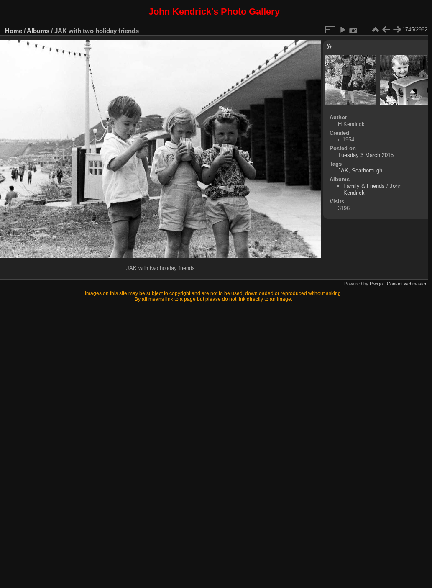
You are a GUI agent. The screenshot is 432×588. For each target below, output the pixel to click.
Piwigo (376, 283)
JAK (343, 170)
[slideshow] (342, 29)
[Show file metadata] (353, 29)
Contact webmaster (407, 283)
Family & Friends (364, 186)
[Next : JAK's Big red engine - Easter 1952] (396, 29)
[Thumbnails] (375, 29)
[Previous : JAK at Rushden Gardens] (386, 29)
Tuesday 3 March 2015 (366, 155)
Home (13, 30)
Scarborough (367, 170)
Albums (38, 30)
